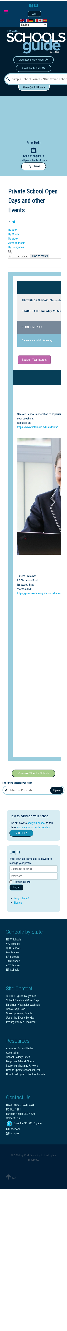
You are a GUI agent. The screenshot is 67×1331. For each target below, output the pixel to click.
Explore (57, 790)
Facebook (14, 1129)
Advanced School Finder (32, 59)
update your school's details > (33, 827)
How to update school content (23, 1070)
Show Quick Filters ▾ (34, 87)
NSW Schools (13, 939)
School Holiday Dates (18, 1057)
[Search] (10, 251)
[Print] (14, 221)
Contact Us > (13, 1118)
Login (34, 13)
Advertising (12, 1052)
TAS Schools (13, 961)
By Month (13, 234)
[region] (33, 115)
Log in (16, 887)
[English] (22, 20)
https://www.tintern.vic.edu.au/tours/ (37, 427)
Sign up (18, 902)
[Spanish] (45, 20)
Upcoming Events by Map (20, 1017)
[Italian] (36, 20)
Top (13, 1178)
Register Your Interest (34, 359)
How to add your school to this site (25, 1074)
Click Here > (21, 832)
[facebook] (31, 5)
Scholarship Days (15, 1009)
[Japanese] (40, 20)
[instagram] (36, 5)
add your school (36, 823)
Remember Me (22, 881)
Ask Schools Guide (32, 68)
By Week (13, 238)
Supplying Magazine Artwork (22, 1065)
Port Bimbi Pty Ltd (34, 1155)
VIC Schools (13, 944)
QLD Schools (13, 948)
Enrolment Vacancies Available (23, 1004)
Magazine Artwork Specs (20, 1061)
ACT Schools (13, 965)
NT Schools (12, 969)
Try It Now (33, 166)
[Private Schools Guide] (35, 41)
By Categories (16, 247)
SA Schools (12, 956)
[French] (26, 20)
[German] (31, 20)
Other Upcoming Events (19, 1013)
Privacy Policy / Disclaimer (21, 1022)
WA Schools (12, 952)
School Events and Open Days (22, 1000)
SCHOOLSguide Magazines (21, 996)
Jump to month (16, 243)
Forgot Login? (21, 898)
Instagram (14, 1133)
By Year (12, 230)
